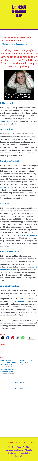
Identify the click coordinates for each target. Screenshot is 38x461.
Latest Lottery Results (14, 450)
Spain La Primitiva (9, 285)
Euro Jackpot (7, 129)
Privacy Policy (24, 453)
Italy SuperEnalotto (10, 160)
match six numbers (7, 187)
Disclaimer (12, 453)
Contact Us (19, 456)
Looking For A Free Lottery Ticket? (25, 361)
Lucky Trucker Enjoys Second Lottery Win (7, 371)
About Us (28, 450)
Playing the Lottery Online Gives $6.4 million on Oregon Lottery (8, 362)
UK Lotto (4, 203)
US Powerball (7, 102)
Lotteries (6, 44)
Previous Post (19, 382)
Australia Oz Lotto (9, 251)
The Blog (11, 447)
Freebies (26, 447)
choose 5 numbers (6, 121)
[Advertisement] (14, 416)
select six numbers (29, 235)
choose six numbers (18, 301)
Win (19, 447)
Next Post (19, 388)
